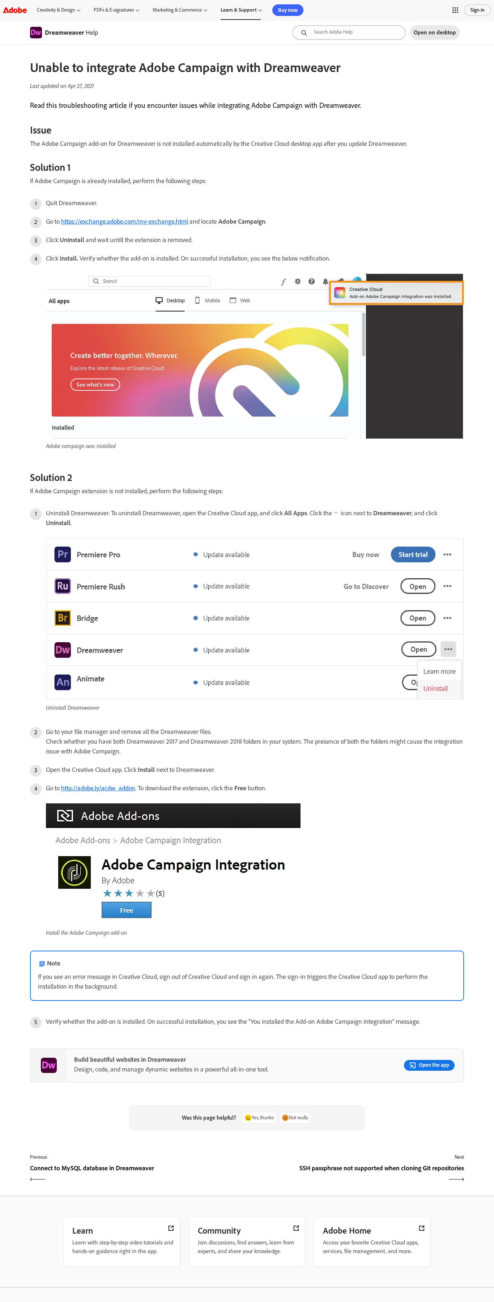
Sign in (477, 10)
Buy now (288, 10)
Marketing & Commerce (177, 10)
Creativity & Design (56, 10)
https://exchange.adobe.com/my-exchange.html (124, 221)
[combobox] (349, 32)
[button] (455, 10)
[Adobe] (15, 10)
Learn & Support (238, 10)
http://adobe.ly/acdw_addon (98, 788)
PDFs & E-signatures (114, 10)
